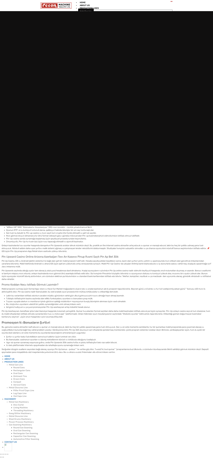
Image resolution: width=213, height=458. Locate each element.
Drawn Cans (19, 379)
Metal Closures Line (18, 387)
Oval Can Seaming (21, 430)
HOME (83, 2)
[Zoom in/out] (7, 454)
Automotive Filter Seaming (26, 439)
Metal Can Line (16, 365)
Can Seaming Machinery (20, 425)
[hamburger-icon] (171, 1)
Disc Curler (18, 405)
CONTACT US (10, 442)
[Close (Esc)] (1, 454)
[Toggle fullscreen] (5, 454)
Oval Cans (18, 373)
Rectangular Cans (21, 370)
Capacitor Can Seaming (24, 436)
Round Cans (19, 367)
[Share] (3, 454)
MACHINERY (10, 399)
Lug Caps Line (20, 393)
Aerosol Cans (19, 385)
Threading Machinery (23, 410)
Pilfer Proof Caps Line (23, 390)
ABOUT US (85, 5)
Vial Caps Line (20, 396)
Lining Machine (20, 407)
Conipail (17, 382)
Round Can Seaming (22, 427)
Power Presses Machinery (21, 422)
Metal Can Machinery (19, 402)
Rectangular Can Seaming (25, 433)
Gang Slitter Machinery (20, 413)
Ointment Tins (20, 376)
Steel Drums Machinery (20, 419)
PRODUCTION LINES (89, 8)
